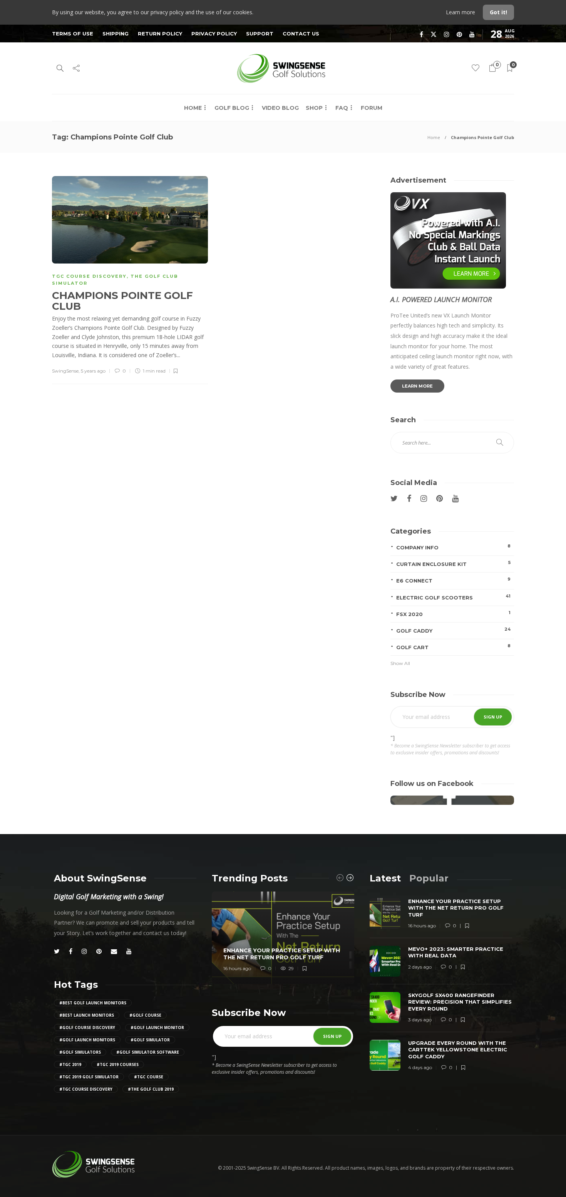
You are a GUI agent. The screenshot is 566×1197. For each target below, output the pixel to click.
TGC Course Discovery (89, 276)
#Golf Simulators (80, 1052)
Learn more (461, 12)
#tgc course (148, 1076)
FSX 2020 (453, 613)
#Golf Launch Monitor (157, 1027)
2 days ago (420, 967)
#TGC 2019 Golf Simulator (89, 1076)
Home (193, 107)
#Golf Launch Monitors (87, 1040)
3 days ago (420, 1019)
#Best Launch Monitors (86, 1015)
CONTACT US (301, 33)
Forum (371, 107)
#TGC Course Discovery (85, 1089)
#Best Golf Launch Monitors (92, 1003)
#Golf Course (145, 1015)
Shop (314, 107)
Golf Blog (231, 107)
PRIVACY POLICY (214, 33)
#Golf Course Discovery (87, 1027)
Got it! (498, 12)
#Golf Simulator (150, 1040)
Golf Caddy (453, 630)
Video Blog (280, 107)
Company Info (453, 547)
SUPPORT (259, 33)
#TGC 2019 (70, 1064)
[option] (283, 937)
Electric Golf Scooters (453, 597)
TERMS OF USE (72, 33)
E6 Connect (453, 580)
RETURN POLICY (160, 33)
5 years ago (93, 371)
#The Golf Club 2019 (151, 1089)
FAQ (341, 107)
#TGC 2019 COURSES (118, 1064)
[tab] (385, 878)
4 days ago (420, 1067)
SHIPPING (115, 33)
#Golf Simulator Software (147, 1052)
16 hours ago (237, 968)
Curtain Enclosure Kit (453, 563)
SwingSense (65, 371)
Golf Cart (453, 646)
